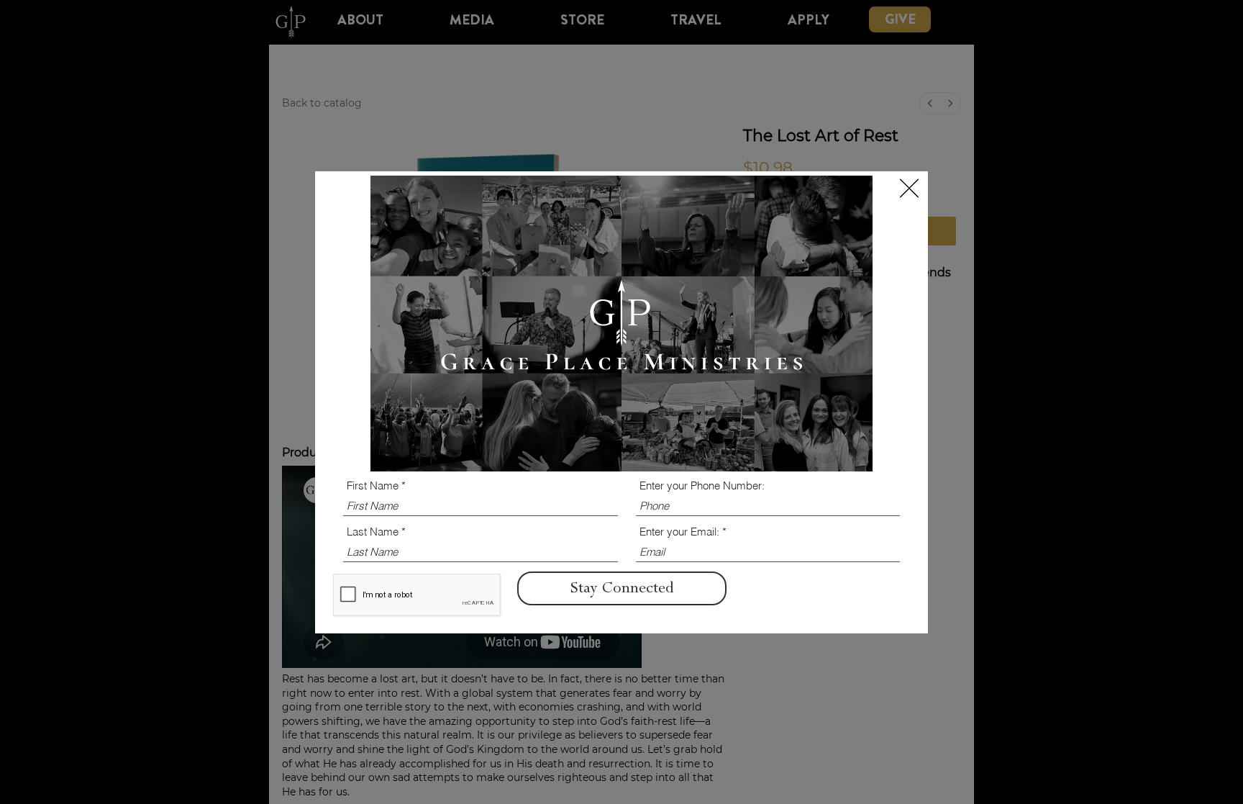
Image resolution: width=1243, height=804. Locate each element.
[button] (909, 188)
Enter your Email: (679, 531)
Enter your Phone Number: (702, 485)
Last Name (373, 531)
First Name (373, 485)
